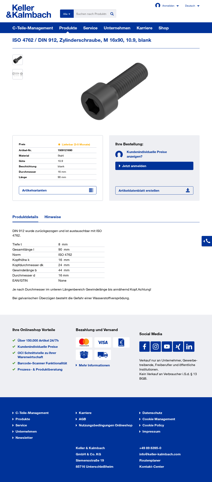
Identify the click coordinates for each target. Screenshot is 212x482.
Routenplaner (149, 460)
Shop (164, 27)
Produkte (68, 27)
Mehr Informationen (94, 365)
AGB (82, 419)
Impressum (151, 431)
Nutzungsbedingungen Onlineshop (105, 425)
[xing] (178, 346)
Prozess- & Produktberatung (40, 369)
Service (90, 27)
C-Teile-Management (32, 27)
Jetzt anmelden (134, 166)
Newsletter (24, 437)
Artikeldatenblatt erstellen (139, 190)
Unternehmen (117, 27)
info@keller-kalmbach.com (160, 454)
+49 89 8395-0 (150, 448)
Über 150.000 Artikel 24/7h (38, 340)
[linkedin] (189, 346)
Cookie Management (158, 419)
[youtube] (167, 346)
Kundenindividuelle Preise (38, 346)
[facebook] (145, 346)
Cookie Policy (153, 425)
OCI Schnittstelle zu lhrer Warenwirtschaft (37, 355)
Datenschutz (152, 413)
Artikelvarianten (34, 190)
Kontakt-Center (151, 466)
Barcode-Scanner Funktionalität (42, 363)
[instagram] (156, 346)
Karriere (144, 27)
